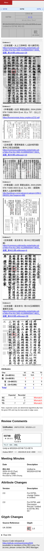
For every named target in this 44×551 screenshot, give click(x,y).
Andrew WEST (8, 452)
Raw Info (7, 535)
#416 (39, 452)
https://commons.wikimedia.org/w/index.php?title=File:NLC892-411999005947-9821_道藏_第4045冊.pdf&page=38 (21, 313)
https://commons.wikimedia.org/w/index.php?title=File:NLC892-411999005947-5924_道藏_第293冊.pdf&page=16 (21, 152)
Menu (6, 2)
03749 (5, 9)
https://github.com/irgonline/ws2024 (17, 543)
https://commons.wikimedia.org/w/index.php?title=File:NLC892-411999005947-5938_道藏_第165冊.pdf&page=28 (21, 50)
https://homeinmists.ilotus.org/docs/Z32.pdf (21, 118)
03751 (39, 9)
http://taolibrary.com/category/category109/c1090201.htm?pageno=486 (22, 194)
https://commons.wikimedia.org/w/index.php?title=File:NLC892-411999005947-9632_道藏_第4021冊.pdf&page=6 (21, 247)
